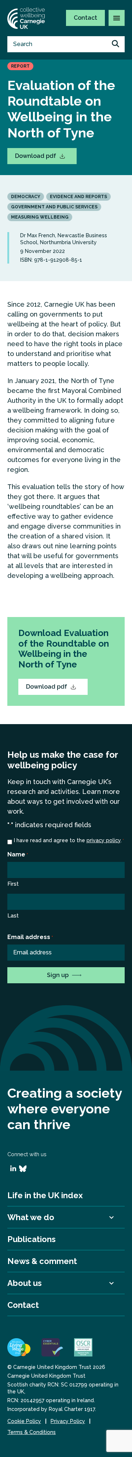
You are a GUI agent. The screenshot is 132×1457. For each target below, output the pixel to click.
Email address (30, 937)
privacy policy (104, 840)
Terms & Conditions (31, 1432)
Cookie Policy (24, 1421)
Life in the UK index (45, 1195)
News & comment (42, 1261)
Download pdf (36, 155)
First (13, 884)
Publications (31, 1239)
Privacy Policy (68, 1421)
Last (13, 915)
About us (24, 1283)
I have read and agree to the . (69, 840)
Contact (85, 17)
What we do (30, 1217)
